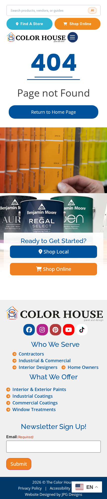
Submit (18, 464)
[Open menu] (72, 37)
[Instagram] (42, 330)
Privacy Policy (30, 488)
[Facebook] (29, 330)
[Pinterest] (55, 330)
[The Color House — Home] (35, 37)
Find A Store (31, 24)
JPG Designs (72, 494)
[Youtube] (69, 330)
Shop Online (80, 24)
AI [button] (92, 10)
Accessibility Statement (69, 488)
